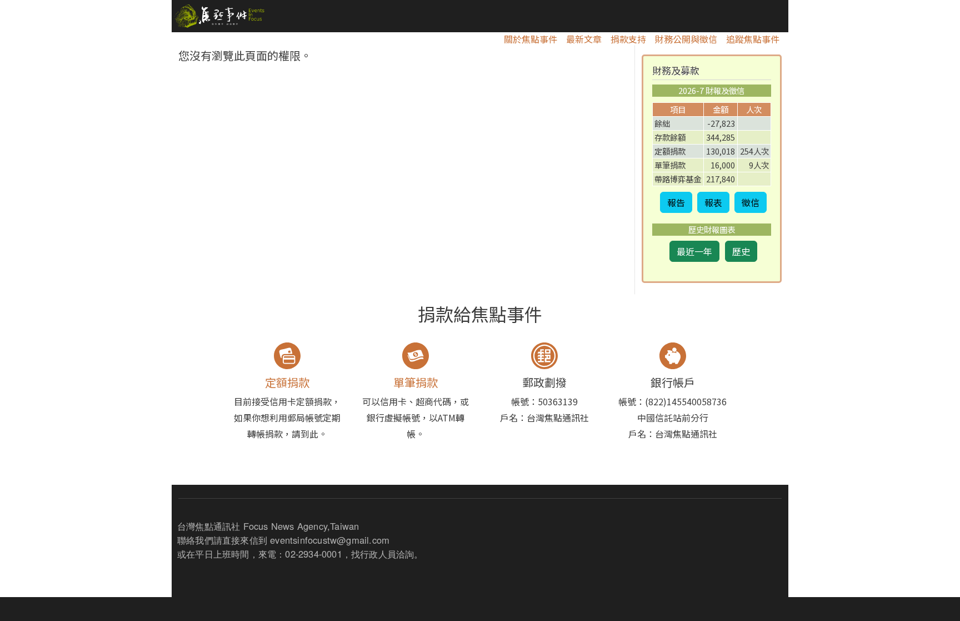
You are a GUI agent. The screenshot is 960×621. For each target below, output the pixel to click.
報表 (713, 202)
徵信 (750, 202)
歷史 (741, 251)
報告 (676, 202)
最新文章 (584, 39)
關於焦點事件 (530, 39)
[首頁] (218, 16)
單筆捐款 (415, 382)
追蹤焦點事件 (752, 39)
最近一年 (694, 251)
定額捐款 (287, 382)
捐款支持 (628, 39)
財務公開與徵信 (686, 39)
